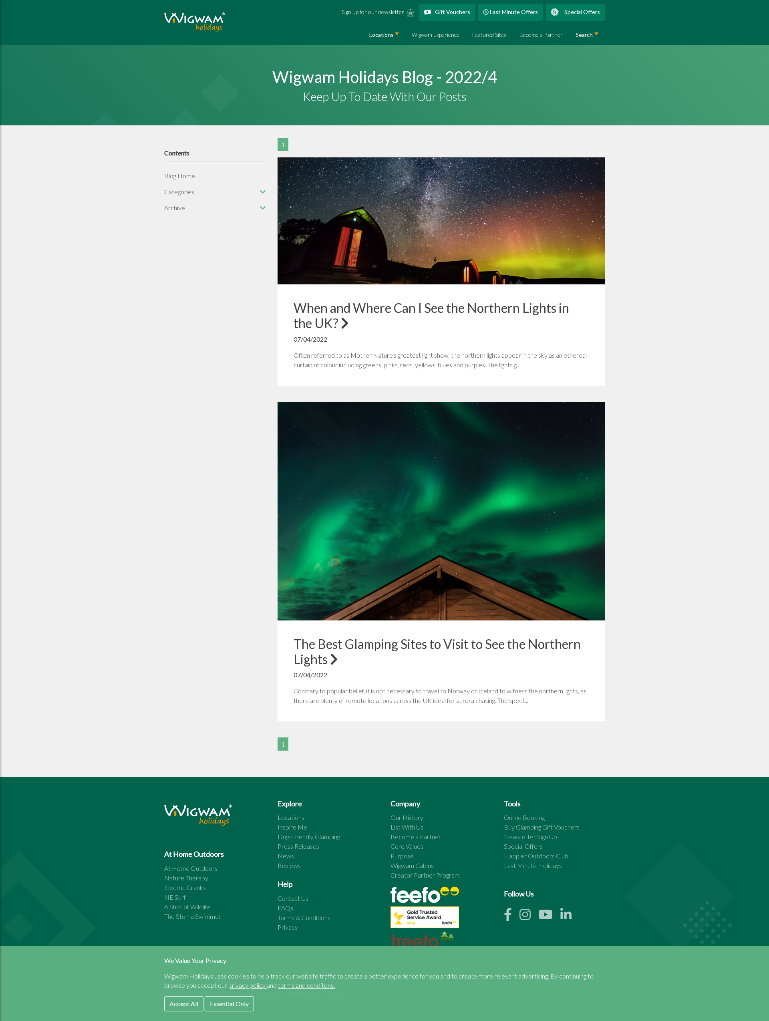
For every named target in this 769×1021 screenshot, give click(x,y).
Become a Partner (541, 34)
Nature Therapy (186, 878)
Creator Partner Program (425, 875)
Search (584, 34)
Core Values (407, 846)
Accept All (183, 1003)
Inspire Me (292, 827)
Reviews (289, 865)
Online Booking (524, 817)
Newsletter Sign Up (530, 836)
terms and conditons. (306, 985)
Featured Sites (489, 34)
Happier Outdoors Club (536, 856)
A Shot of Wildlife (187, 906)
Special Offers (581, 11)
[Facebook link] (511, 916)
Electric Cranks (185, 887)
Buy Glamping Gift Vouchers (542, 827)
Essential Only (229, 1003)
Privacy (288, 927)
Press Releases (298, 846)
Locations (381, 34)
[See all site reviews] (425, 919)
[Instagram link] (528, 916)
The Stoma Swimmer (192, 916)
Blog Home (179, 175)
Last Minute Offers (513, 11)
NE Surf (175, 897)
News (286, 856)
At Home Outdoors (190, 868)
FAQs (285, 908)
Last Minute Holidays (533, 865)
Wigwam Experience (435, 34)
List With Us (407, 827)
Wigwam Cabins (412, 865)
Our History (407, 817)
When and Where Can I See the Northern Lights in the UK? (431, 315)
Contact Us (293, 898)
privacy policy (247, 985)
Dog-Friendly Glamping (309, 836)
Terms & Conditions (304, 917)
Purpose (402, 856)
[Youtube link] (549, 916)
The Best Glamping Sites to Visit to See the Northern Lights (437, 651)
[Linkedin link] (569, 916)
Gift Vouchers (452, 11)
